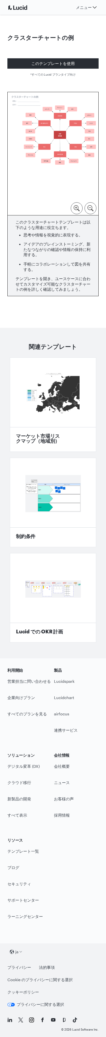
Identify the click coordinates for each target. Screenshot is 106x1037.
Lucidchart (64, 697)
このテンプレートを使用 (53, 63)
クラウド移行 (19, 782)
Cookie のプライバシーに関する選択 (40, 979)
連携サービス (66, 730)
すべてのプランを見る (27, 713)
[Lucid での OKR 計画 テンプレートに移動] (53, 597)
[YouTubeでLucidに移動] (53, 1019)
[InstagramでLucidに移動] (31, 1019)
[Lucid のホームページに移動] (23, 7)
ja (16, 951)
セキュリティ (19, 883)
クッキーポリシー (23, 992)
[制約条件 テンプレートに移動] (53, 502)
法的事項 (47, 967)
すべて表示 (17, 815)
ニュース (62, 782)
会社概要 (62, 766)
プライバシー (19, 967)
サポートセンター (23, 900)
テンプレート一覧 (23, 851)
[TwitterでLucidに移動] (20, 1019)
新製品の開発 (19, 798)
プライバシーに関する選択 (40, 1004)
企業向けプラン (21, 697)
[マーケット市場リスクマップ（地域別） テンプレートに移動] (53, 405)
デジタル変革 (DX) (23, 766)
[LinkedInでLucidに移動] (9, 1019)
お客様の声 (64, 798)
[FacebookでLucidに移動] (42, 1019)
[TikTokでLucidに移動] (74, 1019)
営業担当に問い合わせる (29, 681)
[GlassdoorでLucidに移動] (64, 1019)
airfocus (61, 713)
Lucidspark (64, 681)
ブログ (13, 867)
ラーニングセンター (25, 916)
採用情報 (62, 815)
